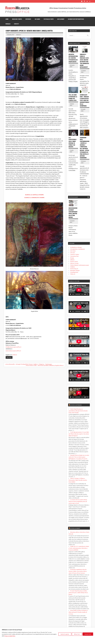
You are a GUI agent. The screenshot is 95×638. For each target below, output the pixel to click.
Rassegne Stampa (17, 19)
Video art (72, 274)
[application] (79, 290)
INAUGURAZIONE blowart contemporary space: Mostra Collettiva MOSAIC (73, 212)
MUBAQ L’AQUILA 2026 (74, 43)
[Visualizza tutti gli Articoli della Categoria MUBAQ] (88, 43)
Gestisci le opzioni (65, 634)
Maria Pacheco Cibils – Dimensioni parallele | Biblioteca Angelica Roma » (45, 365)
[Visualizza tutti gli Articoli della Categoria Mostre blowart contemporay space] (88, 197)
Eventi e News (74, 261)
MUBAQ (72, 267)
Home (7, 19)
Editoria (72, 259)
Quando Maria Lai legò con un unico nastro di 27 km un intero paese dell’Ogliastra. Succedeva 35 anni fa (79, 456)
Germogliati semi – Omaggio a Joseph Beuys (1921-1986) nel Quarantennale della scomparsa (84, 100)
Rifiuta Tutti (77, 634)
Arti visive (9, 357)
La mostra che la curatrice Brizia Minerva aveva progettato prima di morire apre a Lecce (78, 501)
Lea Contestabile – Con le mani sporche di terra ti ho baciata (73, 142)
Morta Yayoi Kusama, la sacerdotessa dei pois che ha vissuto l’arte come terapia (78, 410)
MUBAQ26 (8, 24)
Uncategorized (74, 272)
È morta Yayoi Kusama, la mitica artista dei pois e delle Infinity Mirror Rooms (78, 592)
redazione (18, 34)
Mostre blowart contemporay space (79, 265)
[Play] (70, 294)
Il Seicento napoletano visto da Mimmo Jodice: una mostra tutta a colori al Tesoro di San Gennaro (78, 571)
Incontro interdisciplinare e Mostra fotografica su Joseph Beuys (73, 58)
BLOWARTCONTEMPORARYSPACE (76, 19)
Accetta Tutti (88, 634)
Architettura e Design (76, 247)
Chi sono (72, 252)
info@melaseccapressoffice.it (13, 347)
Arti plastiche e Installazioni (77, 249)
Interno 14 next (74, 263)
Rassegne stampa (74, 270)
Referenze (28, 19)
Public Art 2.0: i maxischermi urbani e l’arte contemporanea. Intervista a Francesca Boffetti (79, 548)
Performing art (74, 268)
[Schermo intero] (87, 294)
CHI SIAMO (37, 19)
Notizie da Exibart (75, 528)
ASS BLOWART (60, 19)
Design (72, 258)
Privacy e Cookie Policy (9, 636)
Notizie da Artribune (76, 405)
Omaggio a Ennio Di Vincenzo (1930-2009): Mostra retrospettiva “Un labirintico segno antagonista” (84, 60)
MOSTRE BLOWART (73, 197)
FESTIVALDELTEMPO (49, 19)
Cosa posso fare (74, 256)
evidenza (14, 354)
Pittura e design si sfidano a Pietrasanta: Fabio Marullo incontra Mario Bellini (78, 480)
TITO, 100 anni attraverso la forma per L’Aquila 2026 (73, 97)
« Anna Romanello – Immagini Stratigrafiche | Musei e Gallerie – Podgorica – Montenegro (28, 364)
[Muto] (85, 294)
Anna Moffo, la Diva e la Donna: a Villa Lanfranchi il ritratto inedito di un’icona (78, 612)
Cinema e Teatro (74, 254)
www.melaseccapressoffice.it (13, 350)
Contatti (16, 24)
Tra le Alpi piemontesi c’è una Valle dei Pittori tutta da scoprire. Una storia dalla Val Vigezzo (79, 433)
